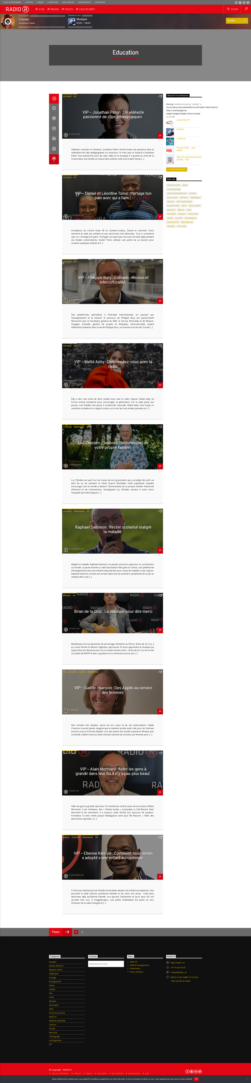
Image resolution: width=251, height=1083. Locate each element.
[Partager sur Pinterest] (54, 129)
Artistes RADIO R (56, 966)
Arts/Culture (173, 185)
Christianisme (173, 189)
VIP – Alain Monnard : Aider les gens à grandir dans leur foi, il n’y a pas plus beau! (112, 772)
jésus (184, 206)
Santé (170, 218)
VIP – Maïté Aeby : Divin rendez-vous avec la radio (113, 364)
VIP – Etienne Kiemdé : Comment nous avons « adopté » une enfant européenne (113, 856)
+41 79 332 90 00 (178, 967)
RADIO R (182, 214)
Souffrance (190, 218)
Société (82, 672)
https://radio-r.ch (178, 962)
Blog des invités (55, 969)
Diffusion (29, 2)
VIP (75, 96)
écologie (181, 226)
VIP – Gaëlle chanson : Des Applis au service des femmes (113, 690)
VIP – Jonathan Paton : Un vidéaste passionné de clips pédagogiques (113, 115)
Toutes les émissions (177, 169)
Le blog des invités (87, 9)
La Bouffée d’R (183, 120)
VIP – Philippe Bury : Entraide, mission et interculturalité (113, 280)
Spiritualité (172, 222)
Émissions (54, 9)
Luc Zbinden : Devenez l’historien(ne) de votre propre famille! (113, 445)
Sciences (52, 1024)
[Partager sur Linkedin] (54, 139)
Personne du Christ (57, 1013)
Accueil (42, 9)
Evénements (135, 968)
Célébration (54, 973)
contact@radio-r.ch (179, 972)
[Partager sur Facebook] (54, 109)
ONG (189, 210)
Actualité (67, 96)
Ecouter (234, 9)
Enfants (184, 198)
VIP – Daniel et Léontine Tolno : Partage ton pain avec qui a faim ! (113, 196)
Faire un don (100, 2)
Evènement (196, 198)
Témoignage (79, 427)
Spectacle (53, 1032)
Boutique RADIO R (85, 2)
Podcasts (69, 9)
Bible (185, 185)
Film (51, 993)
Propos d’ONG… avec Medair (186, 149)
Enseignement (55, 981)
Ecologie (52, 977)
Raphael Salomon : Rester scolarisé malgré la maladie (113, 530)
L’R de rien (181, 139)
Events (52, 985)
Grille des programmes (12, 2)
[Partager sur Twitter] (54, 119)
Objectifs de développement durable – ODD (189, 158)
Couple (192, 193)
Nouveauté (53, 1005)
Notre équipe (53, 2)
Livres (51, 997)
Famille (66, 837)
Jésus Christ (195, 206)
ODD (51, 1009)
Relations (193, 214)
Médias (181, 210)
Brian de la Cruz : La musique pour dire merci (113, 611)
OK (196, 1079)
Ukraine (171, 226)
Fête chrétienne (184, 202)
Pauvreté (171, 214)
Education (172, 198)
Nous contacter (68, 2)
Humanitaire (173, 206)
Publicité (41, 2)
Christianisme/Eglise (177, 193)
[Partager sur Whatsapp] (54, 149)
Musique (67, 595)
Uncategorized (55, 1040)
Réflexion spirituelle (57, 1020)
